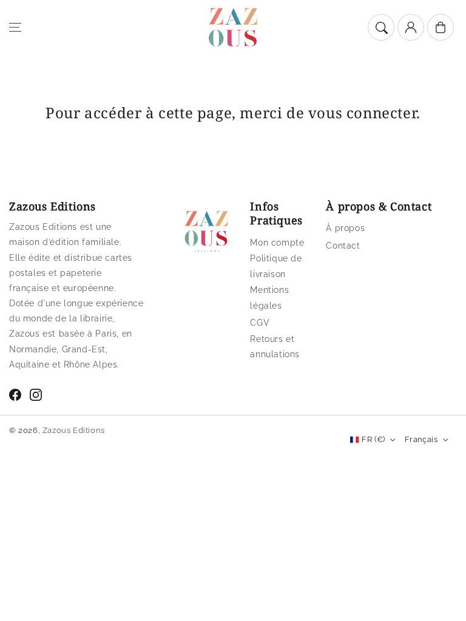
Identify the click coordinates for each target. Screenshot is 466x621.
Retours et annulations (275, 346)
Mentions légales (269, 297)
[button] (15, 27)
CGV (259, 322)
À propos (345, 228)
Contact (343, 245)
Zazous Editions (73, 430)
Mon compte (277, 242)
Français (421, 439)
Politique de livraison (276, 265)
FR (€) (373, 439)
